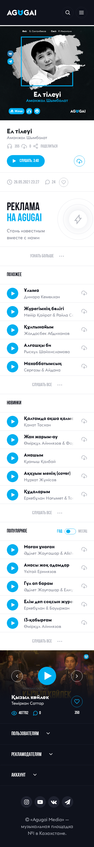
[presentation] (17, 676)
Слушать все (42, 385)
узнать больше (42, 256)
